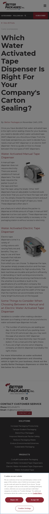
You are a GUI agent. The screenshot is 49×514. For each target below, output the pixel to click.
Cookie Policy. (37, 493)
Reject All (14, 500)
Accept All (35, 500)
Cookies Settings (24, 508)
